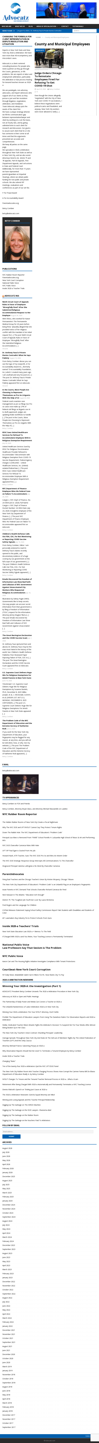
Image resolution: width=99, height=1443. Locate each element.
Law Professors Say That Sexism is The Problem (31, 947)
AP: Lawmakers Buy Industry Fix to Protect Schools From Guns (27, 918)
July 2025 (5, 1184)
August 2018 (7, 1387)
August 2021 (7, 1346)
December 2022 (8, 1281)
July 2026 (5, 1152)
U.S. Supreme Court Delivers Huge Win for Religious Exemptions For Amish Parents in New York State (17, 675)
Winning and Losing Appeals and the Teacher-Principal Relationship (28, 1100)
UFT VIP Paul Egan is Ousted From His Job (18, 850)
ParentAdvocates (13, 874)
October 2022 (7, 1289)
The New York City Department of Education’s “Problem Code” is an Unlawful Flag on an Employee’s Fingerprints (46, 884)
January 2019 (7, 1370)
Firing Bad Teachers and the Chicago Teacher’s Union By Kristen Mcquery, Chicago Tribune (38, 879)
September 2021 (8, 1342)
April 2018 (6, 1399)
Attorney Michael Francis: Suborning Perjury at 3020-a (23, 1046)
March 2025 (7, 1193)
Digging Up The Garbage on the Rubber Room (20, 1115)
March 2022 (7, 1318)
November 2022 (8, 1285)
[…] (58, 112)
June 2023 (6, 1257)
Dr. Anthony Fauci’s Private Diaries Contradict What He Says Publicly (16, 355)
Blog (31, 26)
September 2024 (8, 1217)
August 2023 (7, 1253)
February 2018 (8, 1407)
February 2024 (8, 1241)
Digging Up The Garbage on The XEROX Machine (21, 1105)
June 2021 (6, 1350)
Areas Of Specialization (46, 26)
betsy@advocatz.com (10, 213)
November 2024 (8, 1209)
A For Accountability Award (12, 198)
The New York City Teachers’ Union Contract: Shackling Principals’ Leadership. (32, 1033)
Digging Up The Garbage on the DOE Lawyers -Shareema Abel (26, 1110)
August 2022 (7, 1298)
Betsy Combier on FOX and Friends (16, 803)
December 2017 (8, 1415)
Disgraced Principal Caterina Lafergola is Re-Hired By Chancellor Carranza (31, 866)
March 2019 (7, 1366)
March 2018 (7, 1403)
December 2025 (8, 1176)
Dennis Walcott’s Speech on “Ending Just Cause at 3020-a (24, 1089)
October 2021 (7, 1338)
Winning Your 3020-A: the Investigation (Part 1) (31, 986)
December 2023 (8, 1245)
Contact (65, 26)
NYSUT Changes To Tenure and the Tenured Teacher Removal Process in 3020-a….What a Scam (40, 1079)
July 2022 (5, 1302)
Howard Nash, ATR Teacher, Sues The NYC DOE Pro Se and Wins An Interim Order (34, 856)
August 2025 (7, 1180)
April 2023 (6, 1265)
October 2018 (7, 1378)
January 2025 (7, 1201)
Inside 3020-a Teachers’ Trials (20, 926)
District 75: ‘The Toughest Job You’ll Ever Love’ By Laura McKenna (28, 900)
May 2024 (6, 1229)
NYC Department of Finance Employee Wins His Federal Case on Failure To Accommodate (16, 491)
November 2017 (8, 1419)
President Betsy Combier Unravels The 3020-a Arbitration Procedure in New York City (45, 991)
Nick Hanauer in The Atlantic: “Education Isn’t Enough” (23, 895)
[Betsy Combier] (17, 258)
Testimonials (77, 26)
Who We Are (6, 26)
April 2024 (6, 1233)
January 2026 (7, 1172)
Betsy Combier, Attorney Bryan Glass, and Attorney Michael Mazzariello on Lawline (34, 809)
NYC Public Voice (9, 285)
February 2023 (8, 1273)
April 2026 (6, 1164)
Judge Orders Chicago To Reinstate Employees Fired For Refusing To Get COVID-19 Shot (48, 79)
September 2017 (8, 1427)
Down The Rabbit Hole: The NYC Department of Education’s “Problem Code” (32, 832)
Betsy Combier (54, 89)
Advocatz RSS (12, 295)
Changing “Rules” (9, 1061)
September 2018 (8, 1382)
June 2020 (6, 1362)
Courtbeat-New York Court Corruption (26, 969)
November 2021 (8, 1334)
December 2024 (8, 1205)
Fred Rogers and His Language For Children (19, 905)
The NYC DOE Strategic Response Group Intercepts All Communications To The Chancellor (38, 861)
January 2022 (7, 1326)
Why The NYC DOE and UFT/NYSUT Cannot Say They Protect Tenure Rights (32, 827)
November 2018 (8, 1374)
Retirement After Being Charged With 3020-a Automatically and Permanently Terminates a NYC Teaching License (46, 1084)
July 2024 (5, 1225)
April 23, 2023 (41, 89)
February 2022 (8, 1322)
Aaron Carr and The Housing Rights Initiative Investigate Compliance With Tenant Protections (38, 961)
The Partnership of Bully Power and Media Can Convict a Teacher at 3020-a (32, 1002)
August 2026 (7, 1148)
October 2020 (7, 1358)
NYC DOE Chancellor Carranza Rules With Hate (20, 845)
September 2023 (8, 1249)
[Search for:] (84, 30)
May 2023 (6, 1261)
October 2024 (7, 1213)
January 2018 (7, 1411)
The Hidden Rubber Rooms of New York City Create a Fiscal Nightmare (30, 822)
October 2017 (7, 1423)
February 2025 (8, 1196)
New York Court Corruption (13, 280)
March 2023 (7, 1269)
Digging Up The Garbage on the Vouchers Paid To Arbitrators (26, 1120)
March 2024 (7, 1237)
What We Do (20, 26)
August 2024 (7, 1221)
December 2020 (8, 1354)
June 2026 (6, 1156)
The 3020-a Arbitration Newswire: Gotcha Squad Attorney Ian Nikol (28, 1095)
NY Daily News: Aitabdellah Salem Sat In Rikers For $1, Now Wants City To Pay (33, 975)
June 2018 (6, 1391)
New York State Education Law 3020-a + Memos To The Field (26, 931)
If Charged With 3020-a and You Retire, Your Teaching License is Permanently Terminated (37, 936)
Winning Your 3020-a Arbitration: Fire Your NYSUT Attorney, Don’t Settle (30, 1012)
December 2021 (8, 1330)
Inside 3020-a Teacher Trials (13, 288)
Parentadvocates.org (10, 203)
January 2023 (7, 1277)
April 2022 (6, 1314)
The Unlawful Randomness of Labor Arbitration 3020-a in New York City (30, 1007)
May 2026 (6, 1160)
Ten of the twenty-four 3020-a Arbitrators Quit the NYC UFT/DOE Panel (30, 1066)
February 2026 (8, 1168)
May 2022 (6, 1310)
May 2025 (6, 1188)
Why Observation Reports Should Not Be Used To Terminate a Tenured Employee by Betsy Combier (41, 1051)
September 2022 (8, 1294)
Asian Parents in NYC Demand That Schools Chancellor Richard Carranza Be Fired (34, 889)
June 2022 (6, 1306)
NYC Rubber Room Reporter (13, 275)
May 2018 (6, 1395)
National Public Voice (10, 283)
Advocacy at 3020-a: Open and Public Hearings (20, 996)
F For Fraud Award (9, 193)
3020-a (12, 53)
